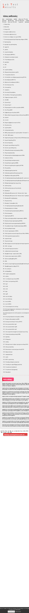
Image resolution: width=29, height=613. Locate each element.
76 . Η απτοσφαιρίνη (7, 213)
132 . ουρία (5, 357)
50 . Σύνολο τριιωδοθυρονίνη (9, 147)
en (1, 431)
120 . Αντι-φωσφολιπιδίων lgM (10, 326)
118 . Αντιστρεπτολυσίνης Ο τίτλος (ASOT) (12, 321)
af (5, 431)
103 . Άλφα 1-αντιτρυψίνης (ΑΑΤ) (10, 281)
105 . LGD (5, 286)
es (21, 431)
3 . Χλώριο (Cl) (6, 29)
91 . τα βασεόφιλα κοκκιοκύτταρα (10, 251)
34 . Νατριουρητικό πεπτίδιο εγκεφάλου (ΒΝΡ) (13, 107)
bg (10, 431)
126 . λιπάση (6, 341)
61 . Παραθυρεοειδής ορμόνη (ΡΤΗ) (11, 175)
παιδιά (15, 19)
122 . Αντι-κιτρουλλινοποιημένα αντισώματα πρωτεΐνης (15, 331)
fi (26, 431)
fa (24, 431)
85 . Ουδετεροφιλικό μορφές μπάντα (11, 236)
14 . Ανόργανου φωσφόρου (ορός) (10, 57)
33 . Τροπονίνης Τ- (7, 105)
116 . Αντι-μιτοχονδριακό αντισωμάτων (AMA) (13, 316)
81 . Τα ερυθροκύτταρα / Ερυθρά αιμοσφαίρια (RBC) (15, 225)
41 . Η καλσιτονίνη (7, 125)
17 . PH (4, 64)
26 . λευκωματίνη (7, 87)
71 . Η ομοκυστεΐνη (7, 200)
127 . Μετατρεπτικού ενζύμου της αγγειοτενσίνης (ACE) (15, 344)
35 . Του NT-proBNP (7, 110)
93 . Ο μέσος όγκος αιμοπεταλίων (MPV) (12, 256)
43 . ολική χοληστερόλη (8, 130)
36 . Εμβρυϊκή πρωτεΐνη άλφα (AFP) (11, 112)
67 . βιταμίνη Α (6, 190)
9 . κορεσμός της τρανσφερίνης (10, 44)
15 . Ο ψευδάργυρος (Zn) (8, 59)
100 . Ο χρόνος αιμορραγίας (9, 273)
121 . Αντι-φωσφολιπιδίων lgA (10, 329)
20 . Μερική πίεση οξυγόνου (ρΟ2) (10, 72)
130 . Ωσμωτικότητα (7, 351)
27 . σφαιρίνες (6, 89)
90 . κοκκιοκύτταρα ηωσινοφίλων (10, 248)
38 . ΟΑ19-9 (5, 117)
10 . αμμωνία (6, 47)
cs (14, 431)
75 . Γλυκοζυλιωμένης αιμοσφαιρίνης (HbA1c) (13, 210)
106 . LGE (5, 288)
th (1, 432)
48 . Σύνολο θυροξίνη (8, 142)
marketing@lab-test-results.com (17, 434)
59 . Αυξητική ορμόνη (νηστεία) (10, 170)
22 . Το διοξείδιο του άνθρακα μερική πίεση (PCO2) (14, 77)
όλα (3, 19)
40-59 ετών (11, 20)
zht (11, 432)
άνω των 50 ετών (12, 22)
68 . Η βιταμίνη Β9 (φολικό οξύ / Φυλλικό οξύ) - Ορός (15, 193)
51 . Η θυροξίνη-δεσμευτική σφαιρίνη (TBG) (13, 150)
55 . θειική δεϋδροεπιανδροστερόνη (11, 160)
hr (3, 431)
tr (3, 432)
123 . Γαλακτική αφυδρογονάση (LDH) (11, 334)
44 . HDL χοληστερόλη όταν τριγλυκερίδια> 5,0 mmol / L (16, 132)
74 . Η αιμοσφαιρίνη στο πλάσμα (10, 208)
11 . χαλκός (5, 49)
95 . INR (5, 261)
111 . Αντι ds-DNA (7, 301)
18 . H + (5, 67)
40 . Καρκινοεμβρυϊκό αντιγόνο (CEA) (11, 122)
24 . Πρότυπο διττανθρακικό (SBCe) (11, 82)
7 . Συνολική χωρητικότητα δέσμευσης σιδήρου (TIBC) (15, 39)
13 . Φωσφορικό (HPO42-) (9, 54)
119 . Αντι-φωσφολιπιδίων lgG (10, 324)
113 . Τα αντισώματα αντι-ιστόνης (10, 306)
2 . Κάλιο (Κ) (6, 26)
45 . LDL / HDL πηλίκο (8, 135)
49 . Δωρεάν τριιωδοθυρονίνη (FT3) (11, 145)
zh (8, 432)
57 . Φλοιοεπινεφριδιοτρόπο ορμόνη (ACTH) (13, 165)
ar (6, 431)
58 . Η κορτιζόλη (6, 168)
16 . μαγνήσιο (6, 62)
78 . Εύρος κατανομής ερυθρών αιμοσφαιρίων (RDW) (15, 218)
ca (12, 431)
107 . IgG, (5, 291)
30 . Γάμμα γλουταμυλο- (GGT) (10, 97)
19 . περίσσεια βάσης (7, 69)
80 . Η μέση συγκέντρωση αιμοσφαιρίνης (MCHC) (14, 223)
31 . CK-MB (5, 99)
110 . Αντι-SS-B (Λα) (7, 299)
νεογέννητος (9, 19)
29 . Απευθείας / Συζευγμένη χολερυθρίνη (12, 94)
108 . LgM (5, 294)
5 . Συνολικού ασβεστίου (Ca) (9, 34)
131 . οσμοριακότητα (7, 354)
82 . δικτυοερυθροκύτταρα (9, 228)
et (23, 431)
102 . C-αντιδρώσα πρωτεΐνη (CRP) (11, 278)
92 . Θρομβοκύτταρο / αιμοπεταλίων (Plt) (12, 253)
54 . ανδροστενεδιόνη (8, 157)
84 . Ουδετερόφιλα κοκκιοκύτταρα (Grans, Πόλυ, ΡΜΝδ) (16, 233)
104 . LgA (5, 283)
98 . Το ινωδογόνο (7, 268)
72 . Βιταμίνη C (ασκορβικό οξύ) (10, 203)
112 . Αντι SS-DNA (7, 304)
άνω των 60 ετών (19, 20)
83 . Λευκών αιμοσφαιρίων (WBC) (10, 231)
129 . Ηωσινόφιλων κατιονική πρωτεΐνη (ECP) (13, 349)
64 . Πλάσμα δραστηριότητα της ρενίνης (12, 183)
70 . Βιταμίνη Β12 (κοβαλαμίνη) (10, 198)
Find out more (18, 611)
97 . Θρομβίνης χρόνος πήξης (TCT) (11, 266)
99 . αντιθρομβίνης (7, 271)
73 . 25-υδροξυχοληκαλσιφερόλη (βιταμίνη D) (13, 205)
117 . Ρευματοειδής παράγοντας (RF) (11, 319)
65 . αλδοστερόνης (7, 185)
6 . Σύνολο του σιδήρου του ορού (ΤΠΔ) (12, 36)
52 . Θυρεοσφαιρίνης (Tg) (9, 152)
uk (5, 432)
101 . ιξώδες (6, 276)
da (16, 431)
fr (27, 431)
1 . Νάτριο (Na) (6, 24)
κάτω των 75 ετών (23, 19)
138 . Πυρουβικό (7, 372)
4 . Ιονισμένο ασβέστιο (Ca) (9, 31)
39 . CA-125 (5, 120)
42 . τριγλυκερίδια (7, 127)
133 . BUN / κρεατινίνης (8, 359)
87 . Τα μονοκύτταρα (7, 241)
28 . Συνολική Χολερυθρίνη (9, 92)
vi (6, 432)
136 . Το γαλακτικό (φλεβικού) (10, 367)
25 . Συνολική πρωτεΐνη (8, 84)
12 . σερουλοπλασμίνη (8, 52)
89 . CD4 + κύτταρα (7, 246)
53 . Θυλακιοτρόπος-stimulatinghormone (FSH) (13, 155)
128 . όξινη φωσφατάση (8, 346)
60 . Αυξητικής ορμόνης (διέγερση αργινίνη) (12, 173)
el (19, 431)
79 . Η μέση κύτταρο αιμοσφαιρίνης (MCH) (12, 220)
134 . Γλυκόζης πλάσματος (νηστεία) (11, 362)
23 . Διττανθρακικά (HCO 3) (9, 79)
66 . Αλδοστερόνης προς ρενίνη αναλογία (12, 188)
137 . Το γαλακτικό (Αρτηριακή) (10, 369)
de (18, 431)
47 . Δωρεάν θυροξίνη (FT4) (9, 140)
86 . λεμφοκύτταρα (7, 238)
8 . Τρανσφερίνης (7, 42)
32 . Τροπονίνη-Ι (6, 102)
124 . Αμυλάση (6, 336)
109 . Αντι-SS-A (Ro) (7, 296)
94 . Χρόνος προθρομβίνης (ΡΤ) (10, 258)
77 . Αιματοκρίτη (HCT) (8, 215)
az (8, 431)
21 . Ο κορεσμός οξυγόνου (9, 74)
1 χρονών (20, 22)
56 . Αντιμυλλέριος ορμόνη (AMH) (10, 162)
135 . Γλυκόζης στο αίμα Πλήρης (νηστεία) (12, 364)
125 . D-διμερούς (7, 339)
